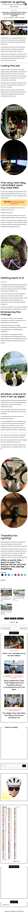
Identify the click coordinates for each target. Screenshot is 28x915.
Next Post (22, 628)
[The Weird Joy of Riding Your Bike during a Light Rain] (19, 593)
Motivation (20, 618)
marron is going (13, 2)
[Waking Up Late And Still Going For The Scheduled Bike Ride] (6, 607)
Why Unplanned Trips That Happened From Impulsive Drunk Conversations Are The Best (14, 685)
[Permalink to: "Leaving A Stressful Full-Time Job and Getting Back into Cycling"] (14, 27)
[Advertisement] (14, 883)
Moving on (18, 709)
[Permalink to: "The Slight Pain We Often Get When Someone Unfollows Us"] (14, 700)
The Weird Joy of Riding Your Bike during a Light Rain (18, 598)
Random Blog (18, 677)
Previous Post (6, 628)
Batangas (9, 675)
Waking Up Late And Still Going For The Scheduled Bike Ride (14, 203)
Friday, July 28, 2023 (19, 17)
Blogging (14, 10)
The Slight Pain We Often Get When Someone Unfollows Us (14, 715)
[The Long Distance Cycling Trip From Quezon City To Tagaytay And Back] (6, 593)
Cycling (7, 618)
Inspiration (13, 618)
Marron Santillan (9, 17)
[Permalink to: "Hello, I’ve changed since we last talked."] (14, 642)
